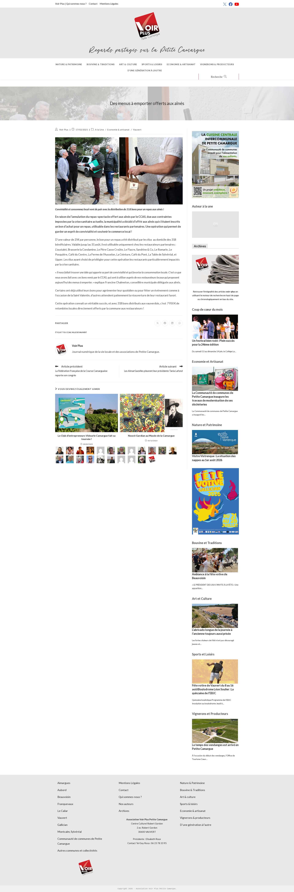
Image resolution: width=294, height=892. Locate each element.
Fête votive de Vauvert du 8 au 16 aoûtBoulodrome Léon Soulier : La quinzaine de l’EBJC (213, 689)
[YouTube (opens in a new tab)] (236, 4)
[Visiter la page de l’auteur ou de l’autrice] (61, 349)
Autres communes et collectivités (77, 850)
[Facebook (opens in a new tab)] (231, 4)
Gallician (62, 824)
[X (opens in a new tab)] (225, 4)
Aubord (61, 790)
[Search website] (219, 77)
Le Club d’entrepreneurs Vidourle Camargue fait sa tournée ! (86, 437)
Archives (124, 810)
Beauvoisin (64, 797)
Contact (93, 3)
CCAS (68, 332)
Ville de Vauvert (79, 332)
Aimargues (63, 783)
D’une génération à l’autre (195, 824)
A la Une (99, 129)
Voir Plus (63, 129)
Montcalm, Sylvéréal (69, 831)
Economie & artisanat (118, 129)
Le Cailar (62, 810)
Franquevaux (65, 804)
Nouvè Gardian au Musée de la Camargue (151, 435)
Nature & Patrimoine (192, 783)
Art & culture (188, 797)
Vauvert (137, 129)
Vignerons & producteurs (195, 817)
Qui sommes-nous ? (130, 797)
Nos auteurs (126, 804)
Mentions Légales (109, 3)
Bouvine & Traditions (192, 790)
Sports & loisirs (189, 804)
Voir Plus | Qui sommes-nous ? (71, 3)
